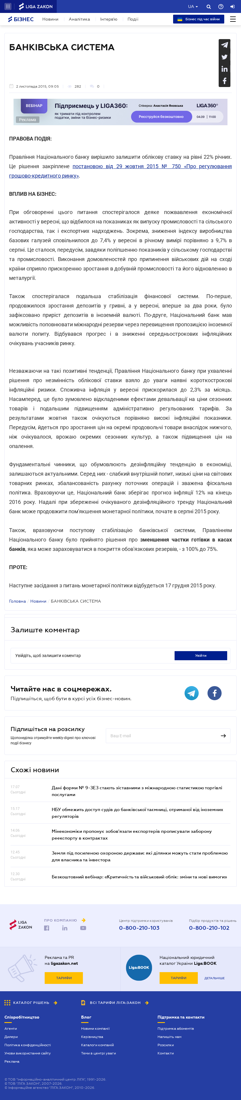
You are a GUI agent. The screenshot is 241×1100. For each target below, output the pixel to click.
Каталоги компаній (97, 1045)
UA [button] (191, 6)
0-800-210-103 (139, 928)
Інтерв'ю (108, 19)
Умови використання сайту (27, 1053)
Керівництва (92, 1037)
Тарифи (64, 978)
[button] (7, 6)
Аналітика (79, 19)
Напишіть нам (169, 1037)
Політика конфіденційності (27, 1045)
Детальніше (215, 978)
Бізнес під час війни (202, 19)
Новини (50, 19)
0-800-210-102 (209, 928)
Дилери (11, 1037)
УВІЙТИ (201, 655)
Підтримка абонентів (176, 1029)
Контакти (166, 1053)
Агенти (10, 1029)
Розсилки (166, 1045)
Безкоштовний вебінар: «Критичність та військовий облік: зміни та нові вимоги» (139, 876)
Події (133, 19)
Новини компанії (95, 1029)
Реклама (11, 1061)
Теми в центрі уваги (98, 1053)
